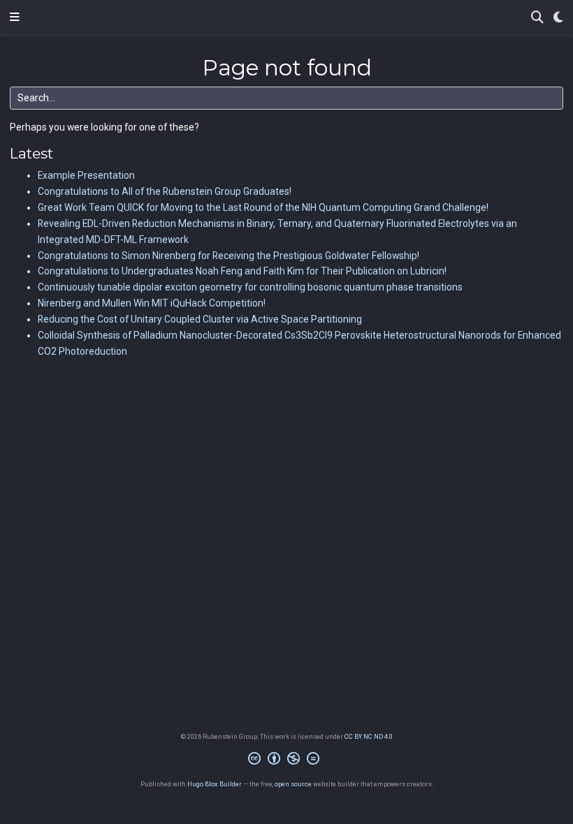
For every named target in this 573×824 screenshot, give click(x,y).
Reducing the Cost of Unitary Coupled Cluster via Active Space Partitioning (200, 319)
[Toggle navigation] (15, 17)
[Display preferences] (558, 18)
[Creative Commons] (286, 760)
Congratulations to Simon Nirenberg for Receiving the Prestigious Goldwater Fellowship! (228, 255)
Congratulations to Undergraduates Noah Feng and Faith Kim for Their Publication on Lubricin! (242, 271)
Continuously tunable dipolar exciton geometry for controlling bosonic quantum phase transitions (250, 287)
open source (293, 784)
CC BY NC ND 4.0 (368, 736)
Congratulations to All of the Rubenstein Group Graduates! (164, 191)
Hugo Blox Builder (214, 784)
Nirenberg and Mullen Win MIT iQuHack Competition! (152, 303)
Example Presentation (86, 175)
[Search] (537, 18)
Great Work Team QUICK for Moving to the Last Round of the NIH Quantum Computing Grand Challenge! (263, 207)
